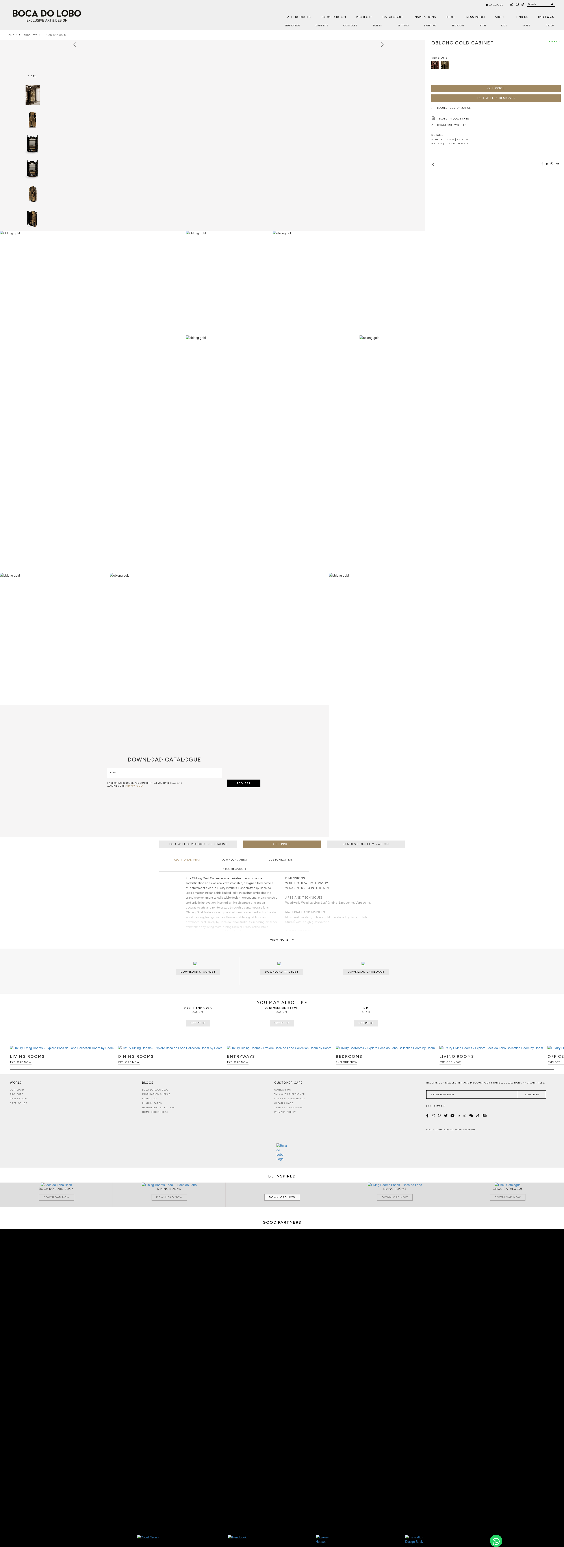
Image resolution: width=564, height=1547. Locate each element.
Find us (522, 17)
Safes (526, 25)
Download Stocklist (197, 971)
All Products (299, 17)
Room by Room (333, 17)
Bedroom (458, 25)
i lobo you (149, 1098)
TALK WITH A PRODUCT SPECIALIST (198, 844)
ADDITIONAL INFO (187, 859)
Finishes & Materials (289, 1098)
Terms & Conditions (288, 1107)
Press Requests (234, 868)
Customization (281, 859)
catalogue (495, 4)
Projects (364, 17)
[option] (32, 120)
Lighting (430, 25)
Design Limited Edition (158, 1107)
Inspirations (425, 17)
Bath (482, 25)
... (43, 35)
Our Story (17, 1089)
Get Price (496, 88)
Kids (504, 25)
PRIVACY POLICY (134, 786)
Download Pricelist (282, 971)
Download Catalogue (366, 971)
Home (10, 35)
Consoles (350, 25)
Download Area (234, 859)
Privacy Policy (285, 1112)
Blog (450, 17)
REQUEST (244, 783)
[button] (550, 1060)
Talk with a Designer (289, 1094)
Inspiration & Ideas (156, 1094)
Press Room (475, 17)
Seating (403, 25)
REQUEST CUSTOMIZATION (366, 844)
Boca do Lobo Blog (155, 1089)
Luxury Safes (152, 1103)
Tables (377, 25)
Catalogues (393, 17)
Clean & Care (283, 1103)
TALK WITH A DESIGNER (496, 98)
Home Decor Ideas (155, 1112)
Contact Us (282, 1089)
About (500, 17)
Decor (550, 25)
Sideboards (292, 25)
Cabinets (322, 25)
